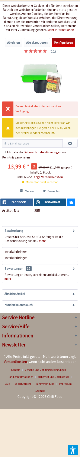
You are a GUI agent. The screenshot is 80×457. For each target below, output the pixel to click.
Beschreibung (13, 231)
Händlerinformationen (20, 377)
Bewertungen (13, 269)
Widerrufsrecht (23, 384)
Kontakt (15, 370)
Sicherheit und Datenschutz (53, 377)
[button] (73, 450)
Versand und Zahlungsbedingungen (45, 370)
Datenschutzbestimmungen (42, 152)
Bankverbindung (45, 384)
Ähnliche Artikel (14, 294)
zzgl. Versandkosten (48, 177)
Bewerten (53, 191)
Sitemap (40, 391)
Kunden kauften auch (18, 305)
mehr (42, 241)
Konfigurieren (63, 42)
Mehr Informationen (60, 30)
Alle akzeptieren (37, 42)
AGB (7, 384)
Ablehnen (13, 42)
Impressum (65, 384)
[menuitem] (17, 369)
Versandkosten (15, 361)
